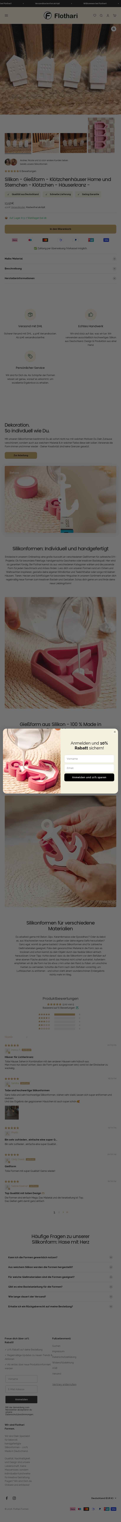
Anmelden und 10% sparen (89, 777)
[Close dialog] (115, 732)
